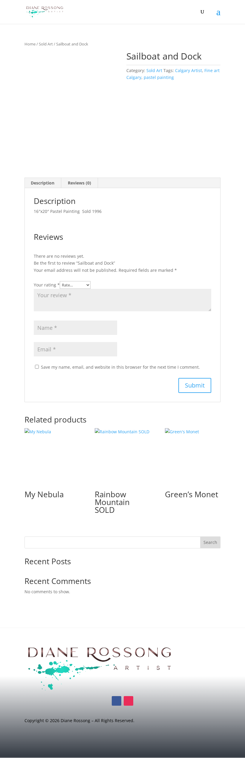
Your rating (47, 285)
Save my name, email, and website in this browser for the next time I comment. (120, 367)
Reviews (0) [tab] (79, 183)
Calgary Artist (188, 70)
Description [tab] (42, 183)
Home (30, 44)
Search (210, 542)
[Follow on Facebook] (116, 701)
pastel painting (159, 77)
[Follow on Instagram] (128, 701)
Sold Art (46, 44)
